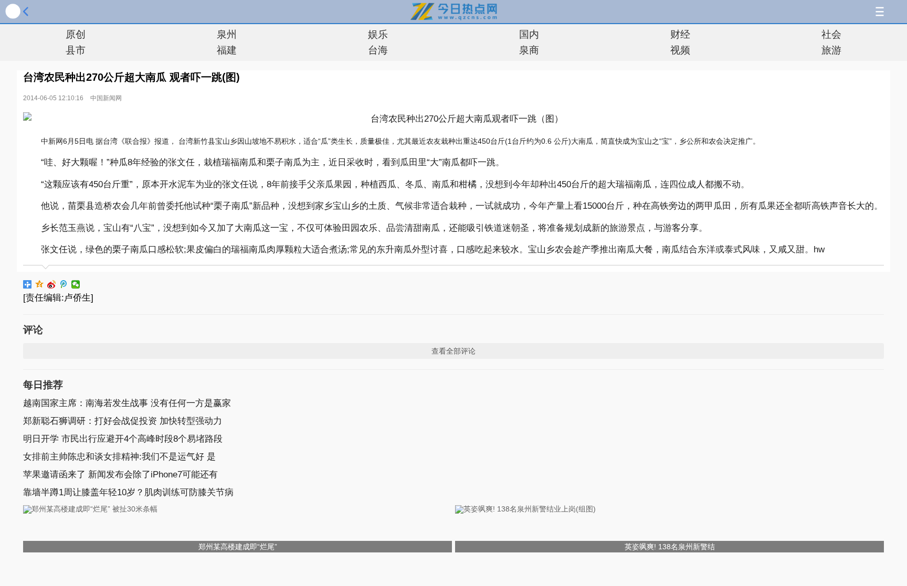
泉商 (529, 50)
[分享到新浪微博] (51, 284)
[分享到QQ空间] (39, 284)
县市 (76, 50)
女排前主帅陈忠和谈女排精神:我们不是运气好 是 (119, 457)
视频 (680, 50)
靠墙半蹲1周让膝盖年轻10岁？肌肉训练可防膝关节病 (128, 492)
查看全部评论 (453, 351)
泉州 (227, 34)
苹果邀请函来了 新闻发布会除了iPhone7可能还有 (120, 475)
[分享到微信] (75, 284)
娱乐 (378, 34)
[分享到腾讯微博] (63, 284)
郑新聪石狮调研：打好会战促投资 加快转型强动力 (122, 421)
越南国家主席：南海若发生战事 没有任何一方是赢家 (127, 403)
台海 (378, 50)
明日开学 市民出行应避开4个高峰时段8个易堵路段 (123, 439)
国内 (529, 34)
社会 (831, 34)
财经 (680, 34)
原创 (76, 34)
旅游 (831, 50)
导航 (879, 11)
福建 (227, 50)
